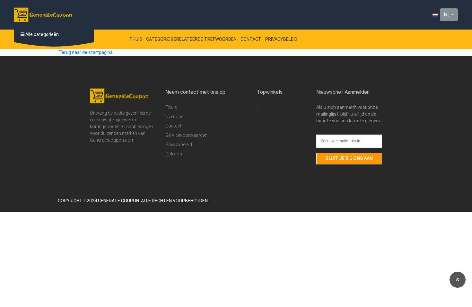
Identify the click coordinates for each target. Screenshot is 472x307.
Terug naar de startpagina (86, 52)
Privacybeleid (281, 39)
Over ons (174, 116)
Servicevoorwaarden (186, 135)
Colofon (173, 153)
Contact (250, 39)
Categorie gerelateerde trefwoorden (191, 39)
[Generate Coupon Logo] (43, 14)
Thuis (135, 39)
